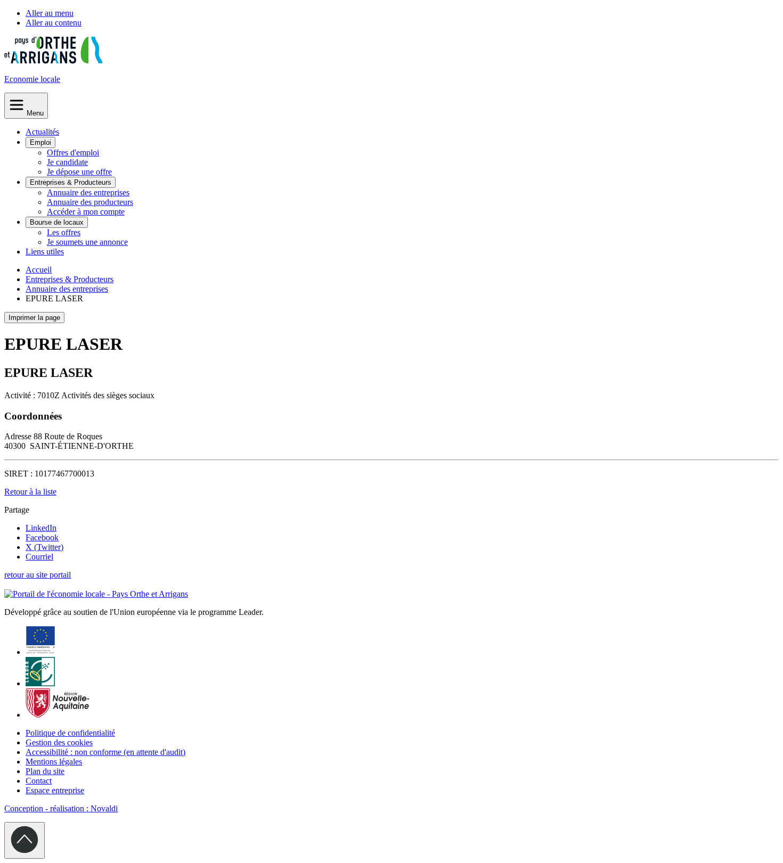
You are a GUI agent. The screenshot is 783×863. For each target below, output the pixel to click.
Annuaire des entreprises (88, 192)
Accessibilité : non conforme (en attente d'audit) (105, 752)
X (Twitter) (44, 547)
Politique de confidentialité (70, 732)
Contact (39, 780)
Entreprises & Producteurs (70, 182)
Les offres (63, 232)
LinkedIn (41, 527)
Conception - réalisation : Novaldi (61, 808)
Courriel (39, 556)
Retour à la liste (30, 491)
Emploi (40, 142)
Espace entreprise (55, 790)
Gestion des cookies (59, 742)
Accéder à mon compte (86, 211)
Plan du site (45, 771)
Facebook (42, 537)
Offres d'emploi (73, 152)
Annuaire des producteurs (90, 202)
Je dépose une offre (79, 171)
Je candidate (67, 162)
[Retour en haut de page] (24, 840)
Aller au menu (50, 13)
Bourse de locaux (57, 222)
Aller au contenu (53, 22)
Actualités (42, 131)
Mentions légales (54, 761)
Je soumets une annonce (87, 241)
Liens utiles (45, 251)
